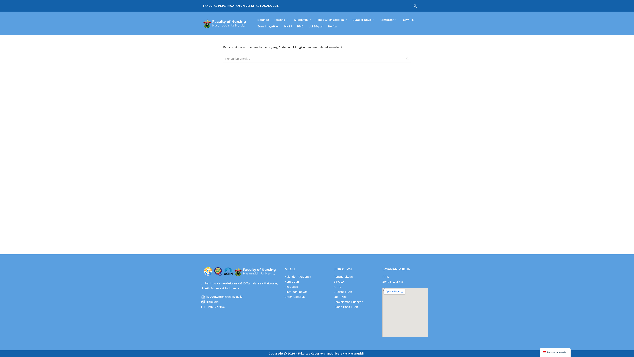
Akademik (301, 20)
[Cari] (407, 58)
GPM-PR (408, 20)
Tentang (279, 20)
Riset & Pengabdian (330, 20)
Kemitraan (387, 20)
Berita (332, 26)
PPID (300, 26)
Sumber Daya (361, 20)
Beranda (263, 20)
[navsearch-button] (415, 5)
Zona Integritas (268, 26)
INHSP (288, 26)
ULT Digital (315, 26)
